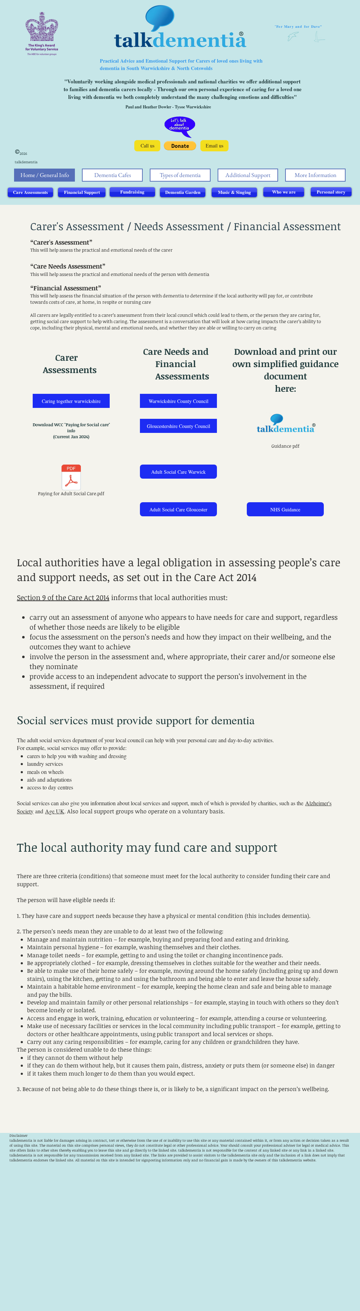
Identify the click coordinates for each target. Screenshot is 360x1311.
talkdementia (20, 1140)
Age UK (54, 811)
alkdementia (190, 1150)
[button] (180, 145)
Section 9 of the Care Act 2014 (63, 597)
